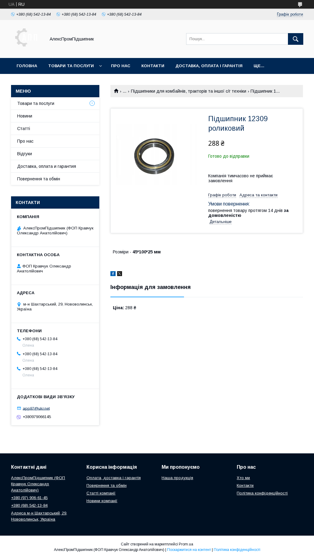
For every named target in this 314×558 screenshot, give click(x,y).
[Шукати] (295, 39)
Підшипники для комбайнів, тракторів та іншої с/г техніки (188, 91)
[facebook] (113, 274)
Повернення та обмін (38, 178)
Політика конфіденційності (262, 493)
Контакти (152, 65)
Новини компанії (101, 500)
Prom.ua (186, 544)
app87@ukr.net (36, 408)
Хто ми (243, 477)
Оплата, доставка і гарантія (113, 477)
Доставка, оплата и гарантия (46, 166)
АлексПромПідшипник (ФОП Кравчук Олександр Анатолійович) (38, 483)
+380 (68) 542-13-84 (29, 505)
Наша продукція (177, 477)
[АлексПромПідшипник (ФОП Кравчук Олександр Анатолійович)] (26, 50)
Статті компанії (101, 493)
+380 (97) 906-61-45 (29, 497)
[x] (119, 274)
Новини (24, 116)
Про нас (120, 65)
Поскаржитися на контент (189, 550)
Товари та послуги (71, 65)
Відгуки (24, 153)
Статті (23, 128)
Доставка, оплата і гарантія (209, 65)
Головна (27, 65)
